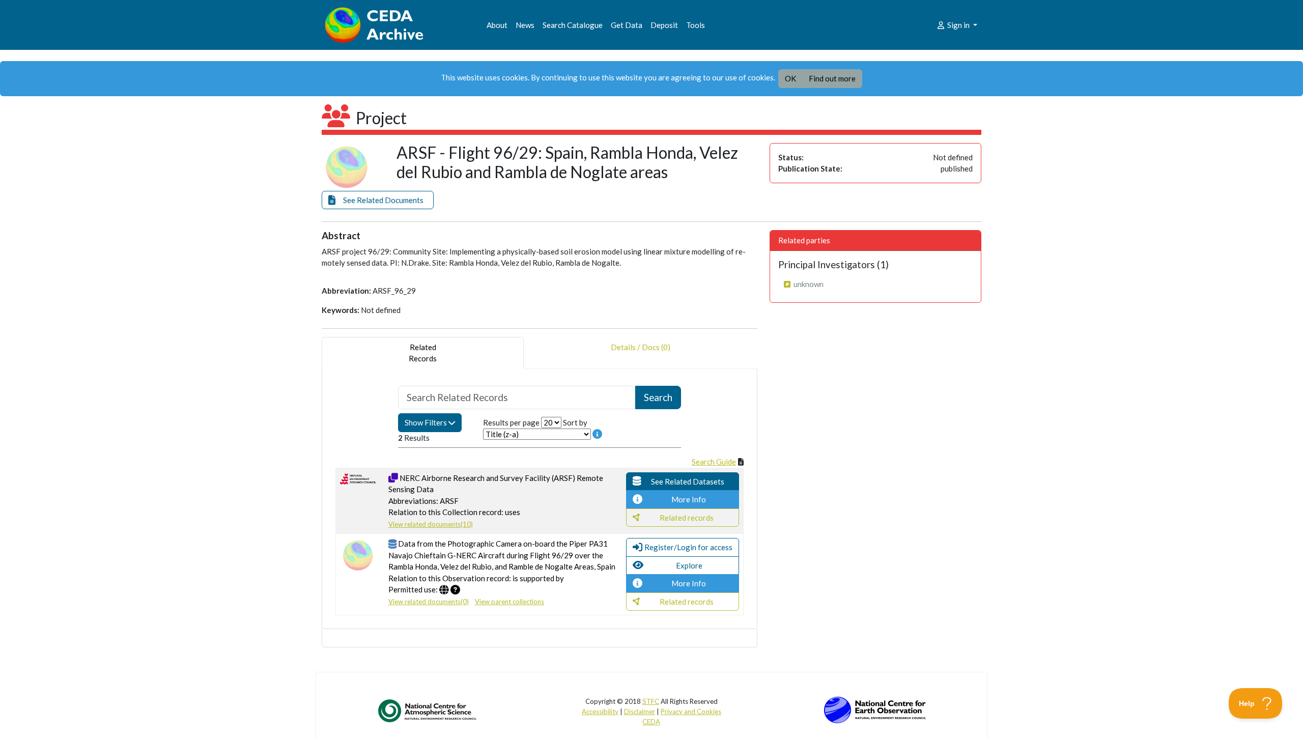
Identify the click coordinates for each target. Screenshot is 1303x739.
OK (790, 78)
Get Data (626, 25)
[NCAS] (428, 710)
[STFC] (875, 709)
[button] (378, 200)
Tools (695, 25)
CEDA (651, 722)
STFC (650, 701)
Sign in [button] (958, 25)
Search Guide (714, 461)
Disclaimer (639, 711)
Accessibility (600, 711)
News (525, 25)
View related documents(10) (430, 524)
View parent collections (509, 602)
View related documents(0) (428, 602)
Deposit (664, 25)
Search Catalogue (573, 25)
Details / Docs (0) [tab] (640, 347)
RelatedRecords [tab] (423, 353)
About (497, 25)
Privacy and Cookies (691, 711)
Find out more (832, 78)
